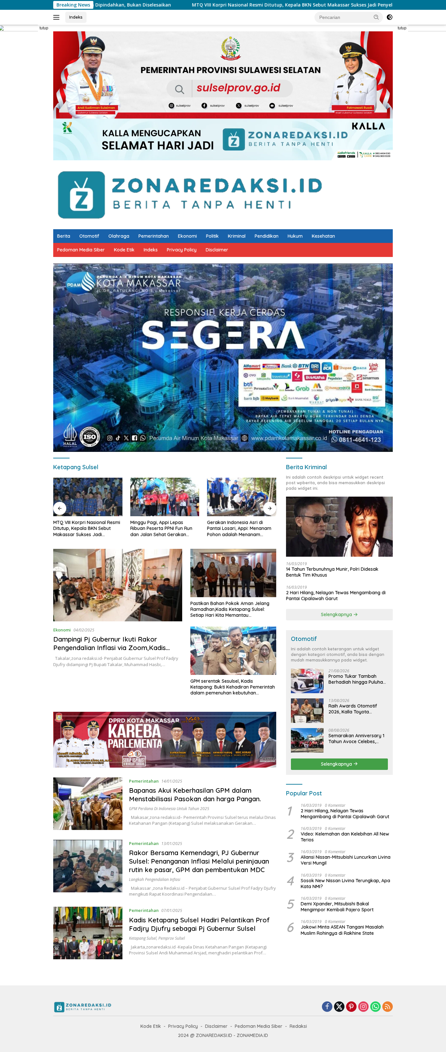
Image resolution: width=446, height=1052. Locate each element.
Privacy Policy (182, 250)
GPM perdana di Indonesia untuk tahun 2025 (169, 808)
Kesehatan (323, 236)
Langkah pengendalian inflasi (154, 879)
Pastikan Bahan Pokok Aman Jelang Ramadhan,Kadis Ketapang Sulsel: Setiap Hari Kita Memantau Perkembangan (229, 609)
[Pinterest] (351, 1007)
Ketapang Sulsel (142, 938)
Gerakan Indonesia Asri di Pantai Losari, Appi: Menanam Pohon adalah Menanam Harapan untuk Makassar (162, 528)
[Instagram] (363, 1007)
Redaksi (298, 1026)
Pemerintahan (153, 236)
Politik (212, 236)
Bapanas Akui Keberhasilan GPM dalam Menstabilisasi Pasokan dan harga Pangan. (195, 794)
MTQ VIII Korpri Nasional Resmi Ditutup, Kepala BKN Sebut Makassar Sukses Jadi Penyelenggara (231, 5)
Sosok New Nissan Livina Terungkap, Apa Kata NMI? (345, 883)
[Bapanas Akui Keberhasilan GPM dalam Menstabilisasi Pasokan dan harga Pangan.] (87, 803)
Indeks (76, 17)
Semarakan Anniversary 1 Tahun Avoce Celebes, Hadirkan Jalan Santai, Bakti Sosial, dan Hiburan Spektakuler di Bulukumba (357, 738)
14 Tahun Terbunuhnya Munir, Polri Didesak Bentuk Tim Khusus (332, 572)
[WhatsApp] (375, 1007)
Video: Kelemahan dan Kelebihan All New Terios (345, 837)
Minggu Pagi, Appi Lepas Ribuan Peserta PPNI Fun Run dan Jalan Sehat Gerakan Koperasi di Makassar (84, 528)
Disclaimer (217, 250)
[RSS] (387, 1007)
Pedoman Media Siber (81, 250)
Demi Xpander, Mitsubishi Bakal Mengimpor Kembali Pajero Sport (337, 907)
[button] (376, 17)
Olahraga (118, 236)
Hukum (295, 236)
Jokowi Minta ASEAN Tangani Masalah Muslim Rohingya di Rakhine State (342, 930)
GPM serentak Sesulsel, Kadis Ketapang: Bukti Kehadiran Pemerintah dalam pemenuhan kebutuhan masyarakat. (232, 687)
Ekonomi (187, 236)
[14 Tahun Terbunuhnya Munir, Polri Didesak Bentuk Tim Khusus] (339, 527)
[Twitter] (339, 1007)
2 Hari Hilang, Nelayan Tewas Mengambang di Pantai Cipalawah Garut (336, 595)
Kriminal (237, 236)
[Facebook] (327, 1007)
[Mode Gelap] (389, 17)
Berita (63, 236)
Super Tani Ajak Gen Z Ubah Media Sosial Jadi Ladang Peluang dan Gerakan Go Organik (237, 528)
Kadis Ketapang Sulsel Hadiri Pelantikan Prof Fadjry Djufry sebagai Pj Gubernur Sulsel (199, 924)
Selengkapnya (337, 614)
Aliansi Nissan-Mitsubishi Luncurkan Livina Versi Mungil (345, 860)
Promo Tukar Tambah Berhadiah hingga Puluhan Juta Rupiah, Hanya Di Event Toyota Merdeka (357, 679)
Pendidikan (267, 236)
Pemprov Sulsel (171, 938)
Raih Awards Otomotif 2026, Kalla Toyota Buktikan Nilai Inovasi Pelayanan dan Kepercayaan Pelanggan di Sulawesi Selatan (358, 709)
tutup (44, 28)
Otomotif (89, 236)
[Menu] (57, 17)
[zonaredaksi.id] (189, 194)
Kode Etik (124, 250)
